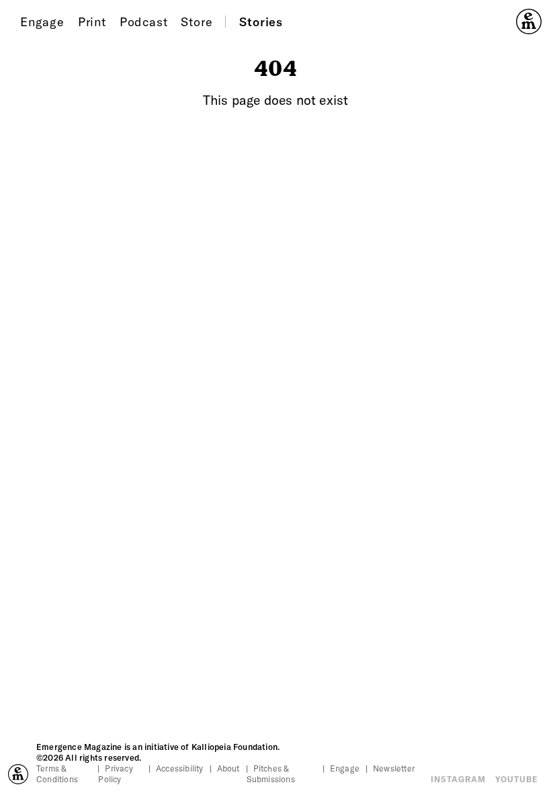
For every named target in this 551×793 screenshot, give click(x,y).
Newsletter (394, 768)
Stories (261, 21)
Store (196, 21)
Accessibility (180, 768)
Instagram (458, 779)
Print (92, 21)
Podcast (144, 21)
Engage (42, 21)
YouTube (516, 779)
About (228, 768)
